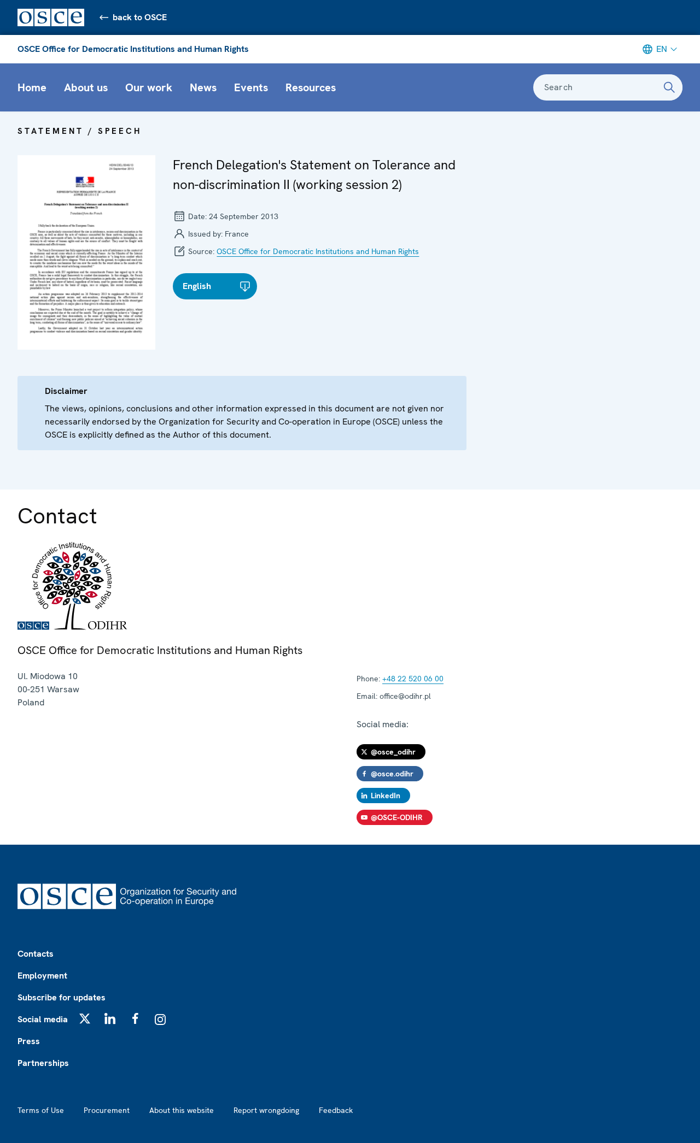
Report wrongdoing (266, 1110)
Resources (310, 87)
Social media (43, 1019)
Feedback (336, 1110)
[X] (85, 1018)
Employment (42, 975)
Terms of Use (41, 1110)
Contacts (36, 953)
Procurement (107, 1110)
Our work (148, 87)
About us (86, 87)
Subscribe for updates (62, 997)
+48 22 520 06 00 (413, 679)
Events (251, 87)
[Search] (669, 87)
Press (29, 1041)
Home (32, 87)
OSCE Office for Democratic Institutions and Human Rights (133, 49)
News (203, 87)
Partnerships (43, 1063)
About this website (181, 1110)
